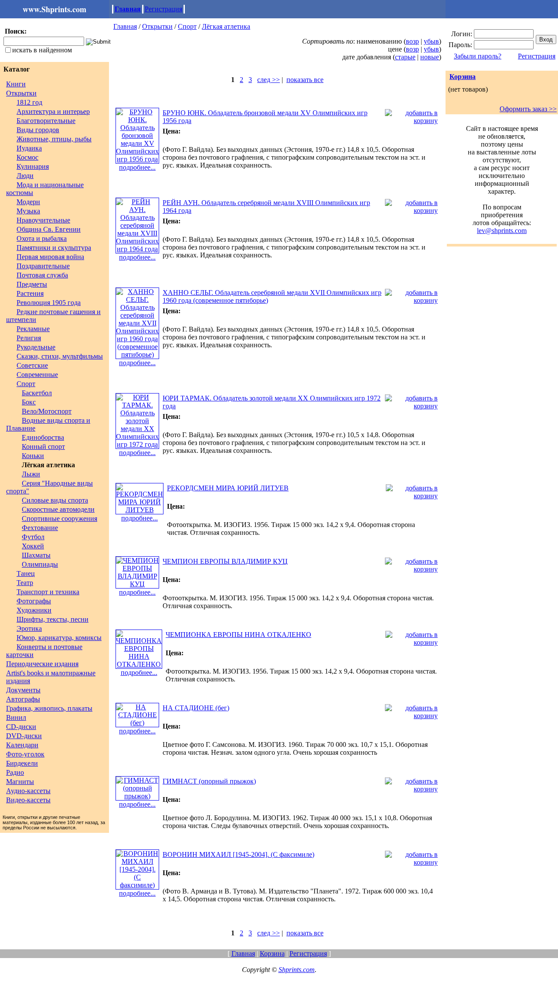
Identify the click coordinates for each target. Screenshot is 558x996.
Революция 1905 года (49, 302)
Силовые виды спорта (55, 500)
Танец (26, 573)
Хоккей (33, 546)
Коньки (33, 455)
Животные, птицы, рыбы (54, 139)
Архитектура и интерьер (53, 111)
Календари (22, 745)
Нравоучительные (43, 220)
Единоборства (43, 437)
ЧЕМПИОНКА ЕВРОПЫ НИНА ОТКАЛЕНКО (238, 634)
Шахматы (36, 555)
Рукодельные (36, 347)
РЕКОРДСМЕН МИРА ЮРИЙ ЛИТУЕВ (228, 488)
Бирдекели (22, 763)
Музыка (28, 211)
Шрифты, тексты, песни (52, 619)
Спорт (26, 383)
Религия (29, 338)
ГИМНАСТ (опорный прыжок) (209, 781)
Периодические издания (42, 663)
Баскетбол (37, 393)
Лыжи (31, 474)
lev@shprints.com (502, 230)
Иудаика (29, 148)
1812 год (29, 102)
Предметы (32, 284)
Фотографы (34, 601)
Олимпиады (40, 564)
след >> (268, 79)
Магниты (20, 781)
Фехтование (40, 527)
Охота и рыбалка (42, 238)
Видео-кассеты (28, 800)
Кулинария (33, 166)
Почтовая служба (42, 275)
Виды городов (38, 129)
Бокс (29, 402)
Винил (16, 717)
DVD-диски (24, 735)
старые (405, 57)
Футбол (33, 537)
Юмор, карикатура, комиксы (59, 637)
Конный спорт (43, 446)
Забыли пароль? (477, 56)
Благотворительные (46, 120)
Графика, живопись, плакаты (49, 708)
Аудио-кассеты (28, 790)
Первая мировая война (50, 256)
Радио (15, 772)
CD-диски (21, 726)
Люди (25, 175)
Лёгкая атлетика (226, 26)
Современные (37, 374)
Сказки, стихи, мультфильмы (60, 356)
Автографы (23, 699)
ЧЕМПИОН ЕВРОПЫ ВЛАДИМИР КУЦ (225, 561)
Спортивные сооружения (59, 518)
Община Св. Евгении (49, 229)
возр (412, 41)
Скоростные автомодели (58, 509)
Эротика (29, 628)
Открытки (21, 93)
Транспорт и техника (48, 592)
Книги (16, 84)
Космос (27, 157)
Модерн (28, 201)
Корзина (462, 76)
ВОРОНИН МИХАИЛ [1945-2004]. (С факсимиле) (238, 854)
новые (429, 57)
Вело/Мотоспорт (46, 411)
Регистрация (163, 9)
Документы (23, 690)
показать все (304, 79)
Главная (128, 9)
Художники (34, 610)
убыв (431, 41)
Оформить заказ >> (528, 109)
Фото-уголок (25, 754)
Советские (32, 365)
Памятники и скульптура (54, 247)
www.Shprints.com (54, 9)
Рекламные (33, 328)
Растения (30, 293)
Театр (25, 582)
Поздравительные (43, 266)
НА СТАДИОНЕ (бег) (196, 708)
